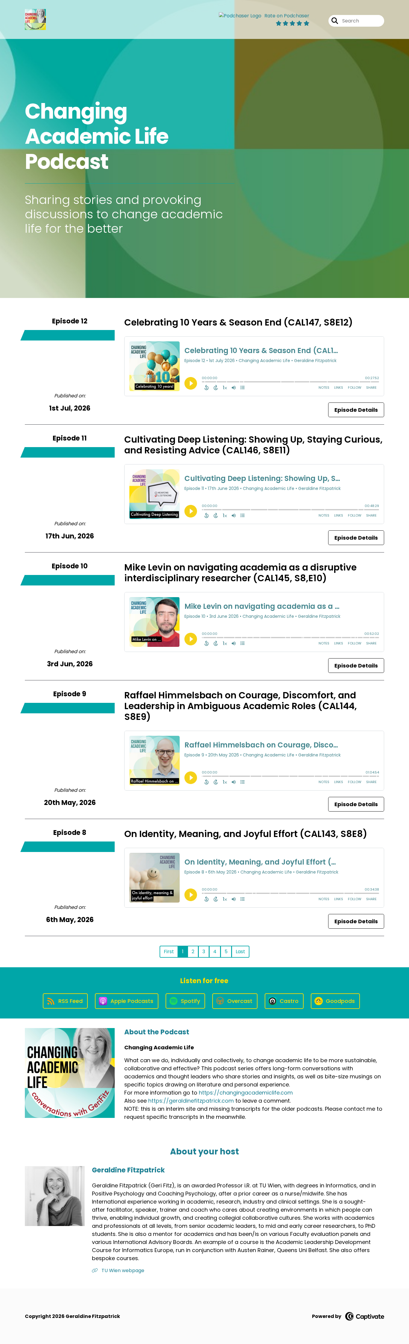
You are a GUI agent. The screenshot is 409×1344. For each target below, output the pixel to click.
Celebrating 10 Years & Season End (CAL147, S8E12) (238, 322)
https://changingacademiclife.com (246, 1092)
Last (240, 951)
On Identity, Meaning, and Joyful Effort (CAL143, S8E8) (245, 833)
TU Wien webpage (122, 1270)
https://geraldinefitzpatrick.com (191, 1100)
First (169, 951)
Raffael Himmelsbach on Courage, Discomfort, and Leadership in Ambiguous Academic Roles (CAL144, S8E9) (240, 706)
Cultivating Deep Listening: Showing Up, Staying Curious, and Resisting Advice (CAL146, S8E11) (253, 445)
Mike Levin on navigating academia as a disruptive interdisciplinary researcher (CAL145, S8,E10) (240, 573)
